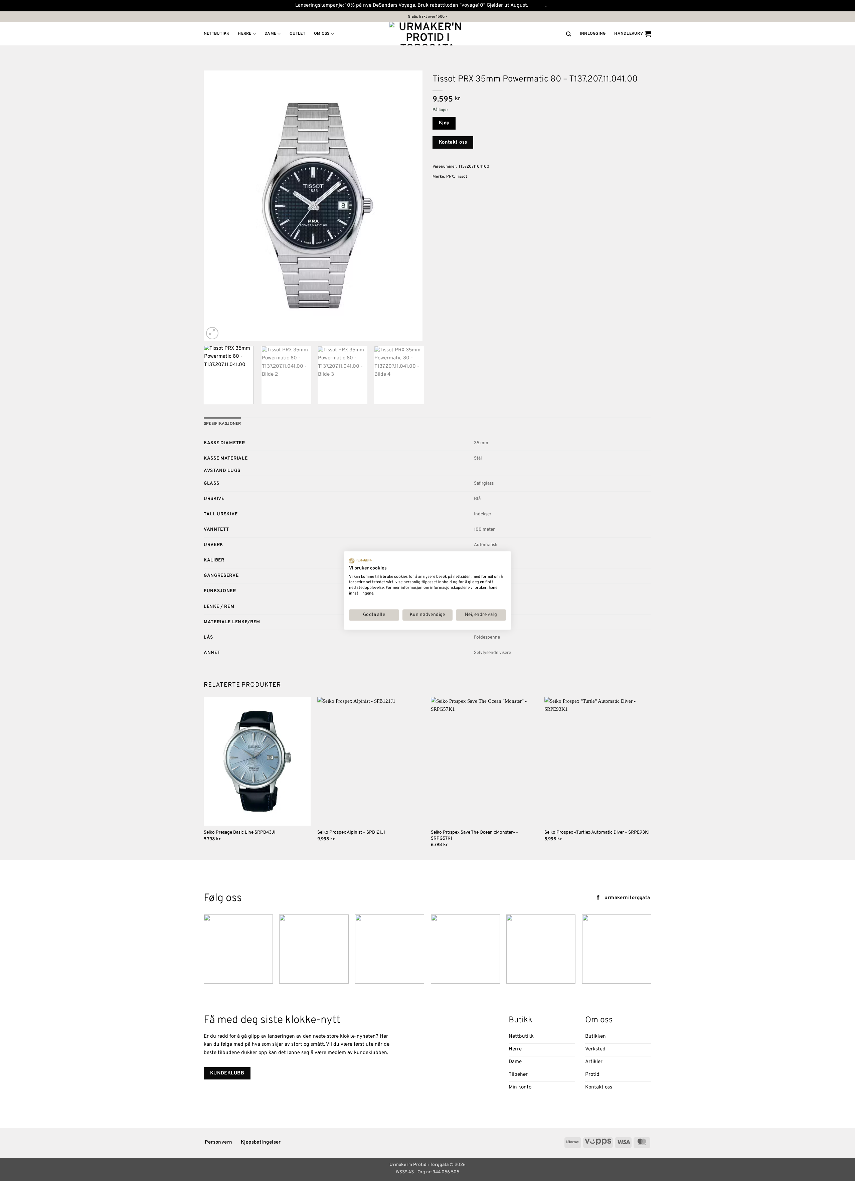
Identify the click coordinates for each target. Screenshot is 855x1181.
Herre (244, 33)
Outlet (297, 33)
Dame (270, 33)
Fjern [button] (554, 5)
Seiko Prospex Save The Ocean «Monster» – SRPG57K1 (474, 835)
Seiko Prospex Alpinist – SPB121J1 (351, 832)
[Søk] (568, 34)
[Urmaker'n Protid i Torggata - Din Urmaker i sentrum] (427, 33)
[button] (593, 34)
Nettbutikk (216, 33)
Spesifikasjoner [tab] (222, 424)
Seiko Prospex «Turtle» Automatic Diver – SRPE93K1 (597, 832)
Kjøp (444, 123)
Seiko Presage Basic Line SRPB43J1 (240, 832)
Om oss (321, 33)
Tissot (461, 176)
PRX (450, 176)
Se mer (537, 5)
